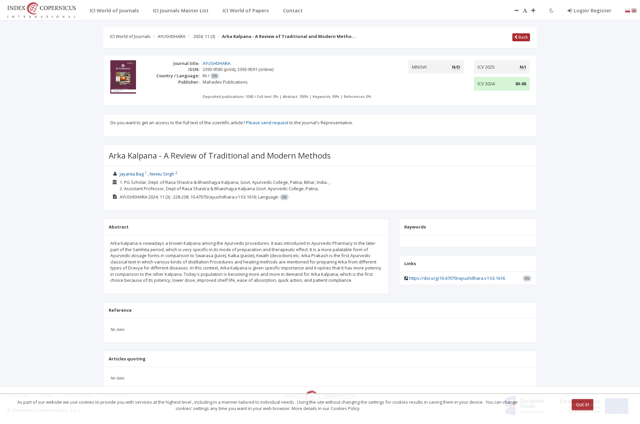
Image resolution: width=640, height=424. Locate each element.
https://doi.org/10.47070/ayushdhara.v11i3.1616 (457, 278)
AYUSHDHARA (171, 36)
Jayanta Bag (132, 174)
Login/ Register (592, 10)
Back (522, 37)
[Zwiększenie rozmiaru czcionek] (536, 10)
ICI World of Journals (130, 36)
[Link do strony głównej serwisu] (41, 9)
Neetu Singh (162, 174)
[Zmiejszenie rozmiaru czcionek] (513, 10)
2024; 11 (204, 36)
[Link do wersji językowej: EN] (634, 10)
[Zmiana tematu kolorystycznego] (551, 10)
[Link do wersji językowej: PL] (627, 10)
